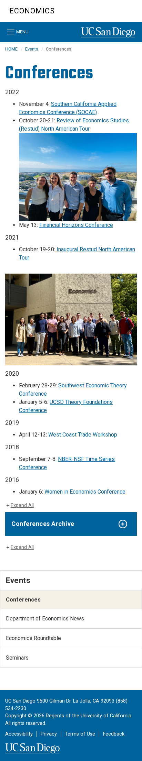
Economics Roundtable (33, 638)
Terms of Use (80, 734)
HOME (11, 49)
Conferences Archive (42, 523)
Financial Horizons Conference (76, 225)
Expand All (22, 505)
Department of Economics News (45, 618)
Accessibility (19, 734)
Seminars (17, 657)
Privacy (49, 734)
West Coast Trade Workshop (82, 434)
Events (31, 49)
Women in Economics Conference (84, 491)
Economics (32, 11)
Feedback (113, 734)
